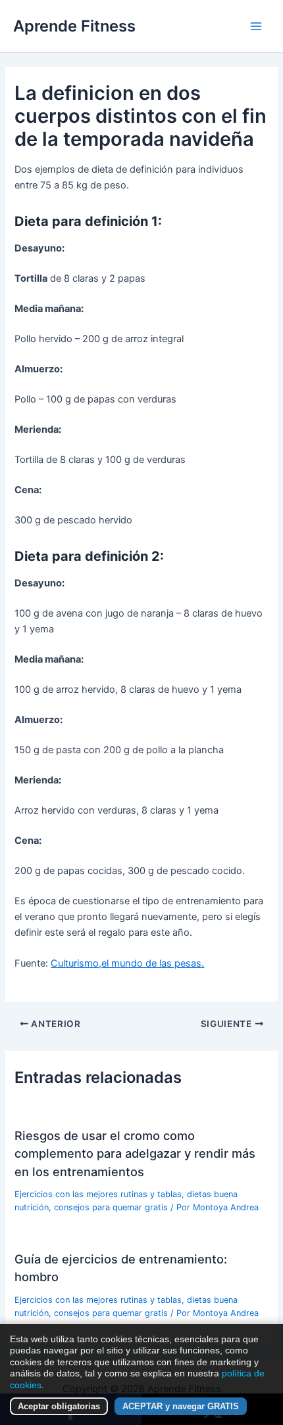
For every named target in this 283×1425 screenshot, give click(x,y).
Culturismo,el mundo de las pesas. (127, 963)
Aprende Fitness (74, 25)
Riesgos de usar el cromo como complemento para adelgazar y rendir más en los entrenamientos (134, 1153)
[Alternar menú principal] (256, 26)
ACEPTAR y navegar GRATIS (180, 1406)
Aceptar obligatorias (59, 1406)
